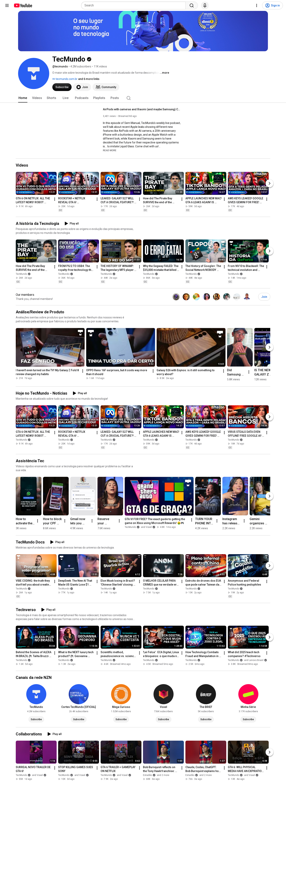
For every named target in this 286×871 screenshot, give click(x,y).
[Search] (191, 5)
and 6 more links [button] (88, 78)
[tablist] (143, 98)
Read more (109, 150)
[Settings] (256, 5)
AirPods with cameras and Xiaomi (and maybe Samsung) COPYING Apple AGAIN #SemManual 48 (142, 109)
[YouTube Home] (23, 5)
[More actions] (55, 199)
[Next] (269, 183)
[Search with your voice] (205, 5)
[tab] (22, 98)
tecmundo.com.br (66, 78)
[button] (109, 150)
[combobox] (134, 5)
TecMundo (21, 274)
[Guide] (7, 5)
